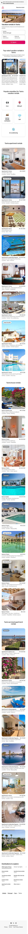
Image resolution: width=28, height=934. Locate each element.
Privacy (6, 927)
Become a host (20, 7)
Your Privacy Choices (18, 927)
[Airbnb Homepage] (3, 7)
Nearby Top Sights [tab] (18, 867)
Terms (10, 927)
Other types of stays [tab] (6, 867)
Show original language (8, 3)
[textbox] (7, 38)
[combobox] (13, 33)
